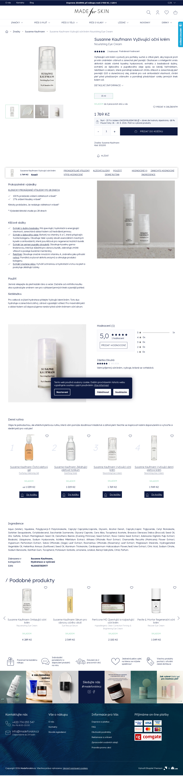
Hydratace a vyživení (43, 561)
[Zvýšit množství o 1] (115, 131)
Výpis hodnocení (73, 174)
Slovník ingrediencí (57, 732)
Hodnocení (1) (139, 170)
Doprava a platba (100, 721)
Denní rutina (112, 174)
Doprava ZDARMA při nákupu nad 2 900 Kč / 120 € (91, 3)
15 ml (103, 96)
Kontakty (20, 2)
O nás (8, 2)
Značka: (106, 143)
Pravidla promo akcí (101, 747)
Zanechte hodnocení (162, 170)
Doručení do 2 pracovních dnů (94, 661)
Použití (117, 170)
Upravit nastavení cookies (75, 768)
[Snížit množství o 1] (98, 131)
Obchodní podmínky (101, 732)
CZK (170, 3)
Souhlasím (121, 392)
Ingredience (148, 174)
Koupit (34, 174)
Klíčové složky (101, 170)
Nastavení (62, 392)
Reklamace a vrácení (102, 737)
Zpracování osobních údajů (105, 742)
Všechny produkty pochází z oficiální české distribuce (165, 661)
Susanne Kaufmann (41, 558)
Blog (32, 2)
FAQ (94, 727)
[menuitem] (17, 22)
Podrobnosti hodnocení (129, 51)
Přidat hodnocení (113, 345)
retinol (16, 257)
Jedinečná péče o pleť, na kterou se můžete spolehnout (132, 661)
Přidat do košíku (151, 131)
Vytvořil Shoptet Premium (150, 768)
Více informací (101, 385)
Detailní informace (107, 85)
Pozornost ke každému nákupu (27, 661)
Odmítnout (103, 392)
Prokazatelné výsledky (77, 170)
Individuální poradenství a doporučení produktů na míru (61, 661)
